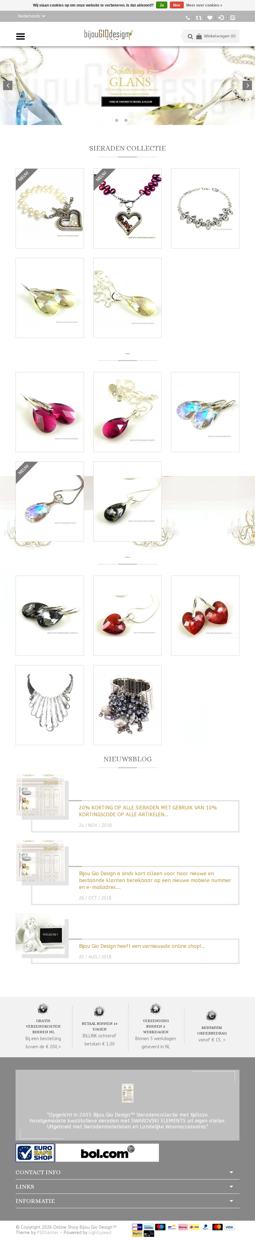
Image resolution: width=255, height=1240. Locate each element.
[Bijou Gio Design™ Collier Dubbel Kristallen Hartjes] (205, 208)
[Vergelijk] (199, 17)
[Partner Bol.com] (107, 1152)
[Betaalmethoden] (137, 1226)
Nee (176, 5)
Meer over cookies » (204, 5)
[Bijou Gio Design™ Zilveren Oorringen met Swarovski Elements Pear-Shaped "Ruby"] (50, 412)
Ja (162, 5)
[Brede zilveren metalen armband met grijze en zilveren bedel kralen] (127, 705)
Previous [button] (7, 85)
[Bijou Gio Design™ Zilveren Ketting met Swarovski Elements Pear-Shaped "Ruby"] (127, 412)
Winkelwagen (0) (220, 36)
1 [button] (116, 120)
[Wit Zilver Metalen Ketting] (50, 705)
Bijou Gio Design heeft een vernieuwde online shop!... (142, 946)
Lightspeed (100, 1232)
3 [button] (135, 120)
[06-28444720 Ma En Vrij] (188, 17)
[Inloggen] (221, 17)
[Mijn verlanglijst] (209, 17)
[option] (127, 85)
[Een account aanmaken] (233, 17)
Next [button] (247, 85)
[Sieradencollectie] (108, 34)
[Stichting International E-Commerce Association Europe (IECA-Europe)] (36, 1152)
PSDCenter (47, 1232)
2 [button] (126, 120)
